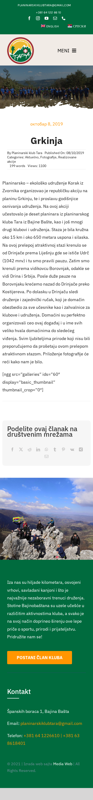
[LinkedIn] (38, 449)
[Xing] (81, 449)
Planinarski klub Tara (27, 153)
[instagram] (38, 18)
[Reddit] (29, 449)
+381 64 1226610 (42, 735)
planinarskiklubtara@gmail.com (51, 723)
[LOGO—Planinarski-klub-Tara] (20, 39)
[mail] (55, 18)
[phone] (64, 18)
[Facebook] (12, 449)
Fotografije (48, 157)
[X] (21, 449)
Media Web (62, 763)
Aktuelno (32, 157)
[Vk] (72, 449)
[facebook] (29, 18)
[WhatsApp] (46, 449)
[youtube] (46, 18)
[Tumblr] (55, 449)
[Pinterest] (63, 449)
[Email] (46, 456)
